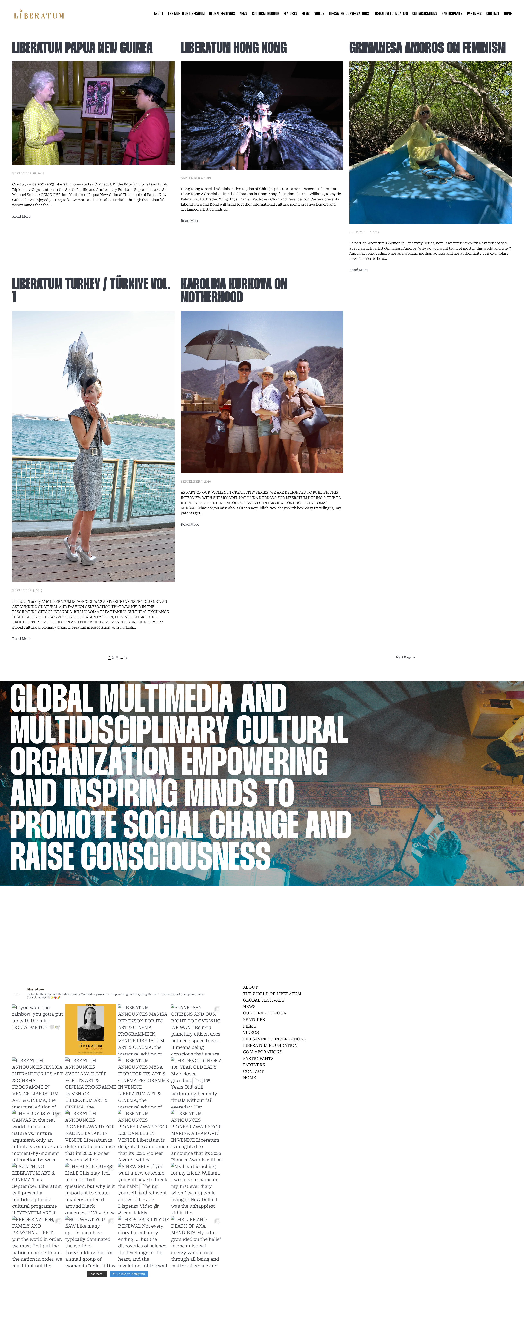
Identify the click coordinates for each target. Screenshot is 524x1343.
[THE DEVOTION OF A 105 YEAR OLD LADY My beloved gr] (196, 1082)
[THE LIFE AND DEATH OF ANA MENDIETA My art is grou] (196, 1241)
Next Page (406, 657)
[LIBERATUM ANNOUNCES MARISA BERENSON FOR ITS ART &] (143, 1029)
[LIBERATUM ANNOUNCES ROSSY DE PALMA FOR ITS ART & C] (90, 1029)
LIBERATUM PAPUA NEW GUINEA (82, 48)
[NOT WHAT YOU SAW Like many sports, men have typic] (90, 1241)
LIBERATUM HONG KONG (234, 48)
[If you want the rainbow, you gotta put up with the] (37, 1029)
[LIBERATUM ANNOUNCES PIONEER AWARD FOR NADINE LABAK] (90, 1135)
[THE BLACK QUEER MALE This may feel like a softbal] (90, 1188)
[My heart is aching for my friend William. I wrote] (196, 1188)
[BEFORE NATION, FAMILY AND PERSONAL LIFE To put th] (37, 1241)
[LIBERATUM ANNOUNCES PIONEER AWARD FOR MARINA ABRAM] (196, 1135)
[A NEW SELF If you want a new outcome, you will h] (143, 1188)
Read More (21, 216)
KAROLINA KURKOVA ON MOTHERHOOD (234, 291)
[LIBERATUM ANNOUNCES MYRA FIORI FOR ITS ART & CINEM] (143, 1082)
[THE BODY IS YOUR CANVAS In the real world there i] (37, 1135)
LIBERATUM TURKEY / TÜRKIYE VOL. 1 (91, 291)
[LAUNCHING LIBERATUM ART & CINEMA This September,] (37, 1188)
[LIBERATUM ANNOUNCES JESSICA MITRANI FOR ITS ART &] (37, 1082)
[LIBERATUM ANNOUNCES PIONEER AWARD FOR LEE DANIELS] (143, 1135)
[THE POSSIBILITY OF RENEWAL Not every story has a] (143, 1241)
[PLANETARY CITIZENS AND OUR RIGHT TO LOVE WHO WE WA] (196, 1029)
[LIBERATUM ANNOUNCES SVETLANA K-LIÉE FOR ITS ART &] (90, 1082)
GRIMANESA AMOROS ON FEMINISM (427, 48)
